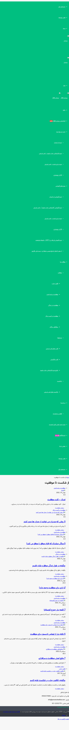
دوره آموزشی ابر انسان (55, 197)
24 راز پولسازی (58, 175)
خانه (64, 110)
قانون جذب (55, 284)
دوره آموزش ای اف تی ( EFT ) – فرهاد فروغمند (48, 240)
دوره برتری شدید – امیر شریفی (53, 164)
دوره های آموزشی (60, 186)
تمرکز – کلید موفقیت (56, 499)
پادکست (59, 381)
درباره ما (63, 403)
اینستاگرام (60, 435)
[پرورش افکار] (60, 98)
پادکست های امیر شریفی (51, 392)
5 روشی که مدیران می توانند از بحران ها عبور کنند (44, 521)
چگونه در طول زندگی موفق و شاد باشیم (48, 565)
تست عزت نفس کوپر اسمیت (57, 425)
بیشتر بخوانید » (59, 508)
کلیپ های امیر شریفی (52, 349)
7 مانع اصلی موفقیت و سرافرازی (52, 658)
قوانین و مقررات (57, 414)
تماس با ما (62, 446)
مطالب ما (62, 262)
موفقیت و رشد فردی (52, 294)
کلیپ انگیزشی (54, 359)
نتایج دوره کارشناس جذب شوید (49, 370)
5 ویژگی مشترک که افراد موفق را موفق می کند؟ (45, 543)
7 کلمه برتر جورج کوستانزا (54, 610)
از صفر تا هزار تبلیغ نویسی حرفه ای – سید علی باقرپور (47, 251)
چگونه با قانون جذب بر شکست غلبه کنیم (47, 680)
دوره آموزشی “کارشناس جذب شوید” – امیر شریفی (47, 208)
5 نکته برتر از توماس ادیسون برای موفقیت (47, 634)
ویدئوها (59, 338)
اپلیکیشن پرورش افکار (57, 121)
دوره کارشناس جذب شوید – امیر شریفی (50, 153)
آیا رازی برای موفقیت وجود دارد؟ (52, 587)
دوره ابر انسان (58, 143)
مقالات (60, 273)
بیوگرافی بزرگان (54, 327)
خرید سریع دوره (60, 132)
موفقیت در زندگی (53, 305)
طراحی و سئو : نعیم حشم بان (11, 712)
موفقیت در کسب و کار (51, 316)
